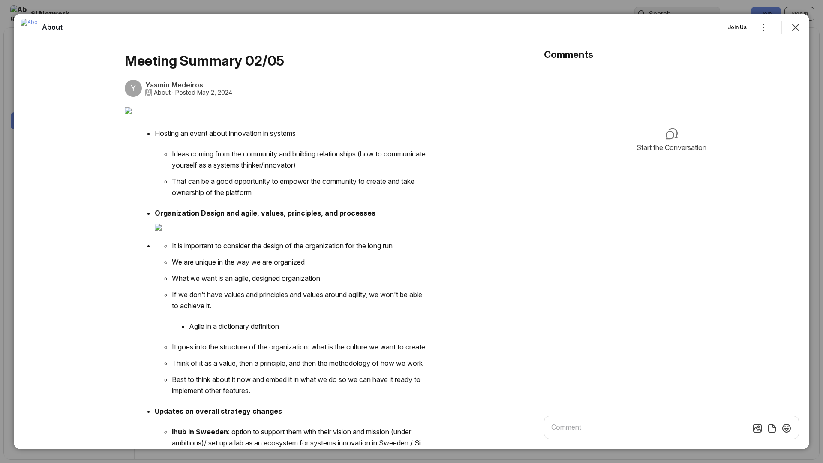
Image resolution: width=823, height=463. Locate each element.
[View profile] (29, 27)
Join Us (737, 27)
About (162, 92)
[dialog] (411, 231)
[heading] (52, 27)
